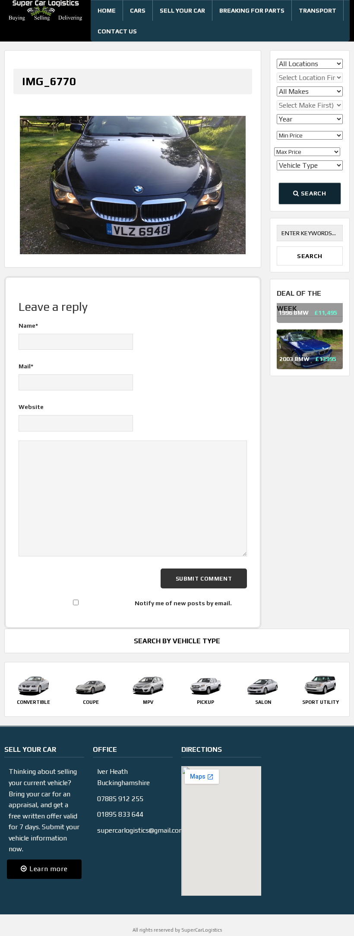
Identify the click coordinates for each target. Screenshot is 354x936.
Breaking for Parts (251, 10)
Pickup (205, 693)
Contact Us (117, 31)
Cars (137, 10)
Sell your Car (182, 10)
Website (31, 398)
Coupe (91, 693)
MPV (148, 693)
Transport (317, 10)
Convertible (33, 693)
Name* (28, 316)
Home (107, 10)
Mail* (26, 357)
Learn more (47, 860)
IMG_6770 (49, 81)
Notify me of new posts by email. (183, 594)
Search (312, 193)
